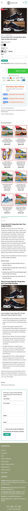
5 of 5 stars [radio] (21, 401)
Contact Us (4, 453)
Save (3, 9)
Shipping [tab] (3, 220)
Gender (3, 48)
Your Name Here (5, 63)
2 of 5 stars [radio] (6, 401)
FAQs (2, 456)
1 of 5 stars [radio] (4, 401)
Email (5, 422)
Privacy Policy (5, 461)
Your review (6, 403)
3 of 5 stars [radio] (10, 401)
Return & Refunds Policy (7, 464)
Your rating (6, 398)
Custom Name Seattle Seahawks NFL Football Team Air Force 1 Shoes (7, 186)
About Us (3, 450)
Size (2, 54)
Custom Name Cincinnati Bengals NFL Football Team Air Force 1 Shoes (21, 140)
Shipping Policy (5, 467)
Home (2, 35)
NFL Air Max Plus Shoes (8, 114)
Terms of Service (5, 469)
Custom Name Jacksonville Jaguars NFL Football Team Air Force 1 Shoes (7, 140)
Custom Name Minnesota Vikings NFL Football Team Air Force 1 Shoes (7, 163)
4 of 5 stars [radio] (14, 401)
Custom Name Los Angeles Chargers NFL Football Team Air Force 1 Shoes (21, 186)
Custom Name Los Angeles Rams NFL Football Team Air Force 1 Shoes (20, 163)
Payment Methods (6, 458)
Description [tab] (4, 217)
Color (2, 42)
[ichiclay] (13, 2)
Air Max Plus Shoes (10, 110)
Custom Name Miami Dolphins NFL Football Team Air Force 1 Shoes (21, 209)
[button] (2, 2)
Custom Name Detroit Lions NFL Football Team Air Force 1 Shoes (7, 209)
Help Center (4, 472)
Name (5, 415)
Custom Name (8, 35)
